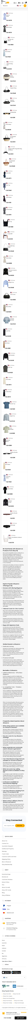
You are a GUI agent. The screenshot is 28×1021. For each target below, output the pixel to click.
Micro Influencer (6, 862)
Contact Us (5, 843)
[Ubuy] (7, 2)
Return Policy (5, 882)
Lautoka (4, 943)
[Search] (25, 5)
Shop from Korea (7, 1000)
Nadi (3, 945)
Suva (3, 940)
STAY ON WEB (7, 1018)
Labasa (4, 948)
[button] (16, 3)
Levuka (4, 951)
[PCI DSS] (5, 986)
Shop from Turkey (7, 1003)
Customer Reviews (7, 879)
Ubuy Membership (7, 864)
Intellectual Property (8, 849)
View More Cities (7, 961)
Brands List (5, 877)
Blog (3, 892)
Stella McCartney (8, 646)
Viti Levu (4, 959)
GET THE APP (20, 1018)
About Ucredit (6, 887)
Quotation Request (7, 846)
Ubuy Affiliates (6, 895)
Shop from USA (7, 994)
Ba (2, 953)
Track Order (5, 854)
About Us (4, 841)
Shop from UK (16, 994)
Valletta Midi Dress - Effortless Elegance (12, 673)
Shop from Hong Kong (8, 998)
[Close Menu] (1, 3)
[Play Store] (16, 973)
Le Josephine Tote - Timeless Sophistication (12, 687)
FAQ (3, 885)
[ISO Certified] (17, 986)
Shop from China (18, 1000)
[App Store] (6, 973)
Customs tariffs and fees (9, 856)
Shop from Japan (7, 996)
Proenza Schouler (8, 658)
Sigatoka (4, 956)
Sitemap (4, 851)
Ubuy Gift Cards (6, 890)
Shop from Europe (19, 1003)
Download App (6, 874)
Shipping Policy (6, 859)
